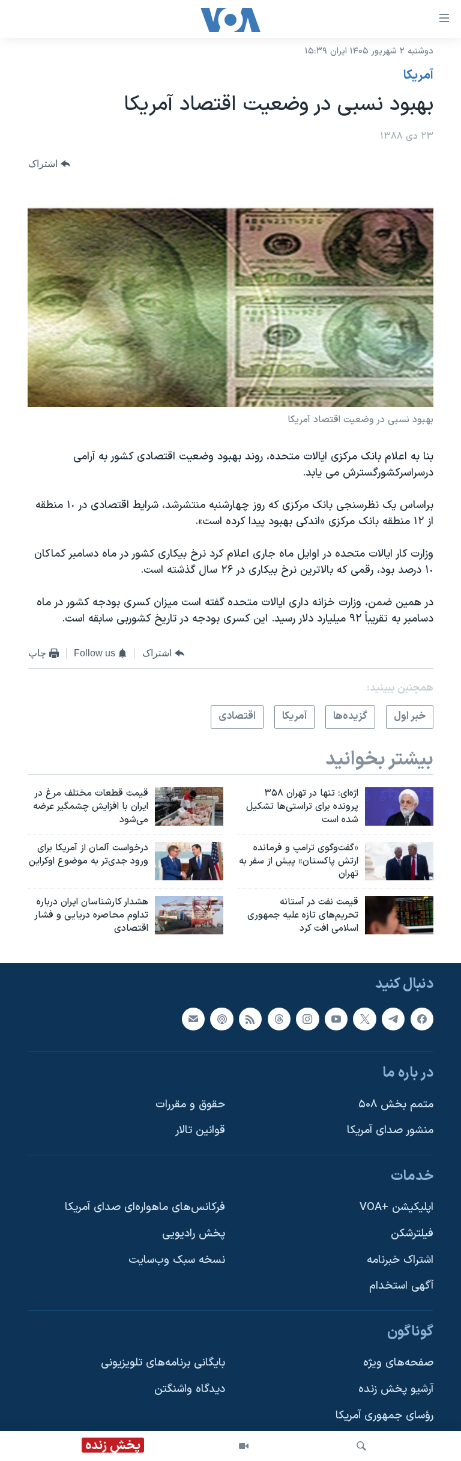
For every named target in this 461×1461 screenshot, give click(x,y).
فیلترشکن (412, 1234)
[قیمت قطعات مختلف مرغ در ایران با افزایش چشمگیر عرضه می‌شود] (189, 806)
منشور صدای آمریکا (390, 1130)
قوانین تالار (200, 1130)
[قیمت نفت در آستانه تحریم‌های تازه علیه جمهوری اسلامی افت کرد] (399, 915)
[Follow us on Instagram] (307, 1018)
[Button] (49, 164)
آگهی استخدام (401, 1286)
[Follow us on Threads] (279, 1018)
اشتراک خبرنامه (400, 1260)
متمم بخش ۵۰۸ (395, 1104)
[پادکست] (221, 1018)
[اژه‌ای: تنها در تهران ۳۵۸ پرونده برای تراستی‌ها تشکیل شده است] (399, 806)
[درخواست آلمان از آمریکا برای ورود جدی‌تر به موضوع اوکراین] (189, 861)
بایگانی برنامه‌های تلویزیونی (163, 1363)
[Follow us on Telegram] (393, 1018)
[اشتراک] (193, 1018)
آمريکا (418, 75)
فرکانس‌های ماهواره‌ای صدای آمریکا (145, 1207)
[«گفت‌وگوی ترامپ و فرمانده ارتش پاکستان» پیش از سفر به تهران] (399, 861)
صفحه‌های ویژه (398, 1363)
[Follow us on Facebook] (422, 1018)
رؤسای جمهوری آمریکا (384, 1416)
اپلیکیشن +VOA (396, 1207)
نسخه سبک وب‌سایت (176, 1260)
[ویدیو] (244, 1446)
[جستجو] (361, 1446)
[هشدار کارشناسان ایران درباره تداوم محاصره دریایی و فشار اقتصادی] (189, 915)
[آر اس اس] (250, 1018)
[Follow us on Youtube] (336, 1018)
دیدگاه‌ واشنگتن (189, 1389)
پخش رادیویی (193, 1234)
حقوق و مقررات (190, 1104)
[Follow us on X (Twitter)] (364, 1018)
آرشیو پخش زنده (395, 1389)
